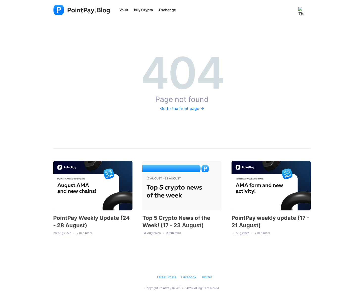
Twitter (206, 277)
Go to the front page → (182, 108)
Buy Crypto (143, 10)
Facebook (188, 277)
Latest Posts (166, 277)
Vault (123, 10)
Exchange (167, 10)
